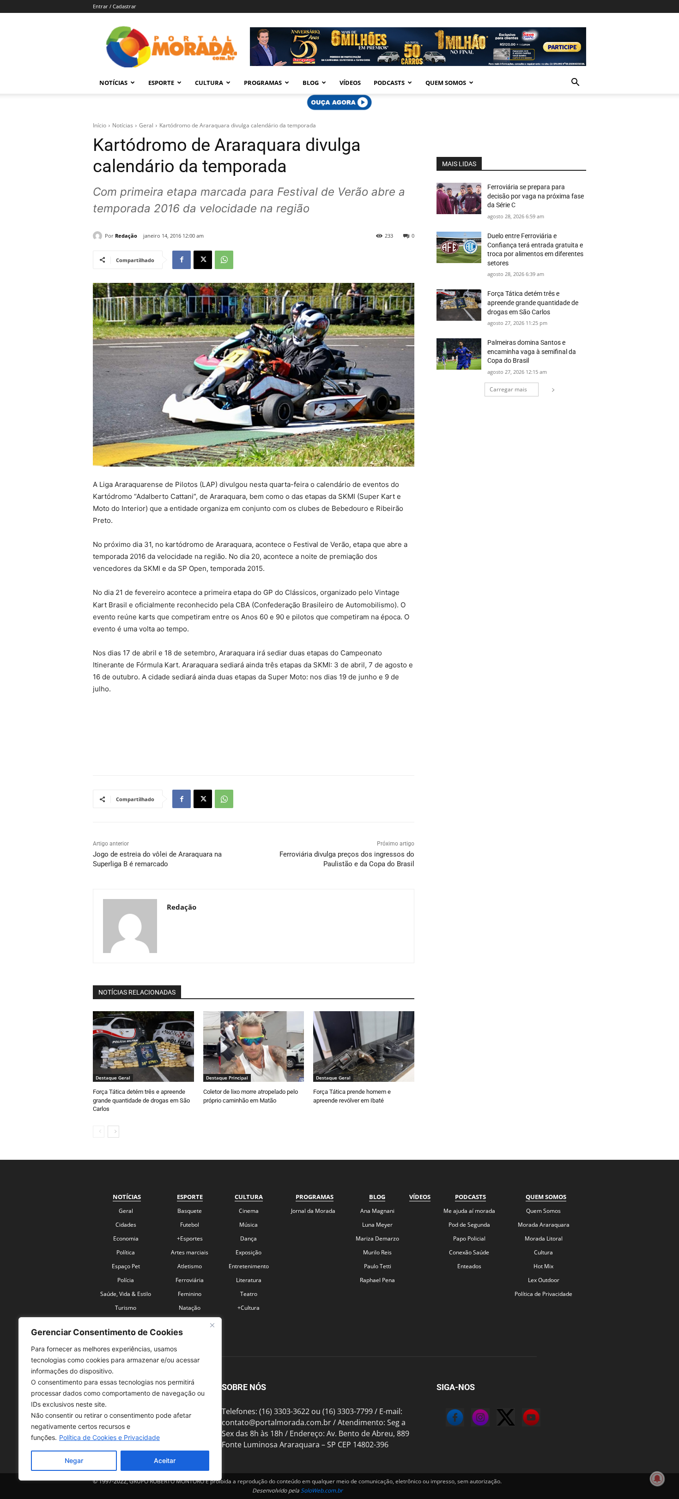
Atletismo (189, 1266)
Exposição (248, 1252)
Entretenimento (249, 1266)
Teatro (248, 1294)
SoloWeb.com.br (322, 1490)
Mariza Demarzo (377, 1238)
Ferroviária (190, 1280)
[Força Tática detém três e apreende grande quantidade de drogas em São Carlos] (143, 1046)
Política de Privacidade (543, 1294)
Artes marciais (189, 1252)
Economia (126, 1238)
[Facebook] (181, 260)
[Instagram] (471, 1418)
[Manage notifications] (657, 1478)
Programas (263, 82)
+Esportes (190, 1238)
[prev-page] (98, 1132)
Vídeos (350, 82)
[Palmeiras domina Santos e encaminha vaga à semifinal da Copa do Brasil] (458, 354)
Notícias (113, 82)
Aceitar (165, 1460)
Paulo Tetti (377, 1266)
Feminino (189, 1294)
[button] (575, 83)
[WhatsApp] (224, 260)
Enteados (469, 1266)
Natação (189, 1308)
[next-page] (113, 1132)
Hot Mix (543, 1266)
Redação (126, 235)
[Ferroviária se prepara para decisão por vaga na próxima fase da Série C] (458, 198)
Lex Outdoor (543, 1280)
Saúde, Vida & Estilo (125, 1294)
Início (99, 125)
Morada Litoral (544, 1238)
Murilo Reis (377, 1252)
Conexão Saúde (469, 1252)
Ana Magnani (377, 1211)
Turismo (125, 1308)
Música (248, 1225)
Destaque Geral (113, 1077)
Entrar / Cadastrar (114, 6)
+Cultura (248, 1308)
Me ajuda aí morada (469, 1211)
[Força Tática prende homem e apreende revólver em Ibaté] (363, 1046)
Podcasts (389, 82)
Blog (311, 82)
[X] (203, 260)
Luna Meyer (377, 1225)
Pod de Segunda (469, 1225)
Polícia (125, 1280)
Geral (146, 125)
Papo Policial (469, 1238)
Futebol (189, 1225)
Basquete (189, 1211)
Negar (74, 1460)
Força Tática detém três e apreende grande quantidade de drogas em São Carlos (141, 1100)
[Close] (212, 1325)
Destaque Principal (227, 1077)
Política (125, 1252)
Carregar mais (508, 389)
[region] (120, 1399)
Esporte (161, 82)
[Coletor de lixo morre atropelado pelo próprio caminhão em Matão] (253, 1046)
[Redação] (99, 235)
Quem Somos (445, 82)
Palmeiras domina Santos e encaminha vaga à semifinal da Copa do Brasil (531, 351)
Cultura (209, 82)
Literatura (248, 1280)
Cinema (249, 1211)
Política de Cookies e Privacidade (109, 1437)
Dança (248, 1238)
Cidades (125, 1225)
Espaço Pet (126, 1266)
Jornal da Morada (313, 1211)
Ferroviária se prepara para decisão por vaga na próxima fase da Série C (535, 196)
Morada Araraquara (544, 1225)
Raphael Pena (377, 1280)
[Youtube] (522, 1418)
